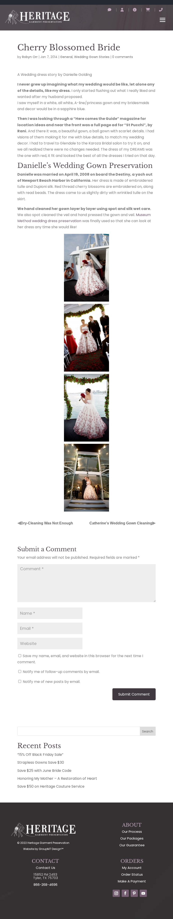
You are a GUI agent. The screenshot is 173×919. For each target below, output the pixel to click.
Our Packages (131, 838)
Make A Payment (132, 881)
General (66, 57)
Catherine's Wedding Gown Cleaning (120, 523)
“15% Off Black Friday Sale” (40, 754)
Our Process (132, 831)
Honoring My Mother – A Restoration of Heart (57, 778)
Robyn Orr (30, 57)
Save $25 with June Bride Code (44, 770)
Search (147, 731)
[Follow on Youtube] (143, 893)
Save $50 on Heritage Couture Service (50, 786)
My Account (132, 867)
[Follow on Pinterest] (134, 893)
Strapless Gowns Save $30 (40, 762)
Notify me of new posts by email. (51, 681)
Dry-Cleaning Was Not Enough (47, 523)
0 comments (122, 57)
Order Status (132, 874)
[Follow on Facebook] (125, 893)
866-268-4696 (45, 884)
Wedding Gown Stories (91, 57)
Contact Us (45, 867)
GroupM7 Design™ (51, 849)
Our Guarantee (132, 845)
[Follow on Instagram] (116, 893)
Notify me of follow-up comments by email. (61, 671)
